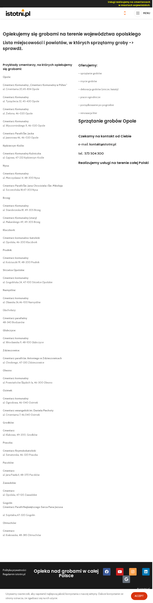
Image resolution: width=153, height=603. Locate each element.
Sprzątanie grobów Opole (107, 121)
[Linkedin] (146, 571)
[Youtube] (120, 571)
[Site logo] (18, 12)
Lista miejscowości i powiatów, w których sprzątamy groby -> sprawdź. (68, 45)
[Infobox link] (126, 13)
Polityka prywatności (14, 570)
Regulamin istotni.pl (14, 574)
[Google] (126, 579)
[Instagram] (133, 571)
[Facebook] (106, 571)
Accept (139, 595)
